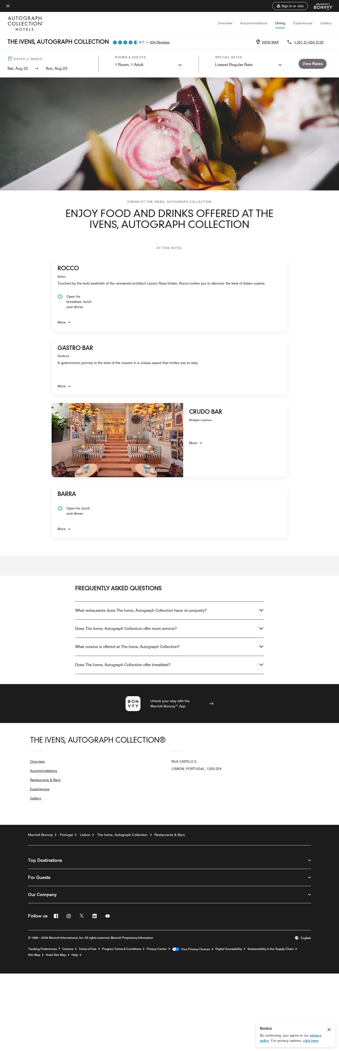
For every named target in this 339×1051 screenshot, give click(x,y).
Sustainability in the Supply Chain (270, 949)
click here (310, 1041)
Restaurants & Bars (45, 780)
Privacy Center (157, 949)
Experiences (302, 23)
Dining (280, 23)
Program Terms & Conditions (121, 949)
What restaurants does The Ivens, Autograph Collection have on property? (140, 610)
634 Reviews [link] (160, 42)
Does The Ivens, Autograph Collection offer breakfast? (122, 664)
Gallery (326, 23)
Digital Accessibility (228, 949)
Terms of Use (88, 949)
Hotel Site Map (56, 955)
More (62, 322)
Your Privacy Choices (194, 949)
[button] (290, 6)
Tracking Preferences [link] (42, 949)
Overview (225, 23)
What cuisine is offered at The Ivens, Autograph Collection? (127, 646)
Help (74, 955)
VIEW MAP (270, 42)
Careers (67, 949)
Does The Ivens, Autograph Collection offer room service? (126, 628)
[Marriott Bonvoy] (320, 6)
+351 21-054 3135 (309, 42)
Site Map (34, 955)
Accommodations (253, 23)
